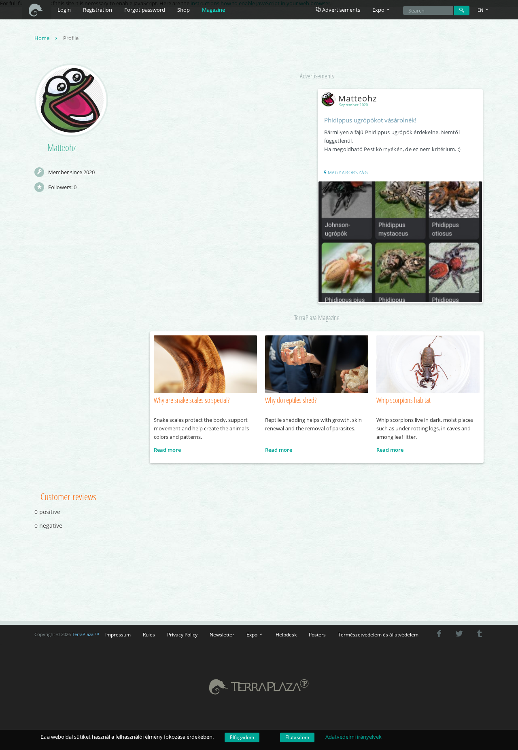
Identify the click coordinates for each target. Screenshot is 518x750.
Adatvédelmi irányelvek (353, 736)
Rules (149, 634)
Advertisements (340, 9)
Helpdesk (286, 634)
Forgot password (144, 9)
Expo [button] (379, 9)
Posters (317, 634)
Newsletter (222, 634)
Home (42, 38)
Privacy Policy (182, 634)
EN (481, 10)
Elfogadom (242, 737)
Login (64, 9)
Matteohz (357, 98)
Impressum (118, 634)
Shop (183, 9)
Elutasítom (297, 737)
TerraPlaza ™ (85, 634)
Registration (97, 9)
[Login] (461, 10)
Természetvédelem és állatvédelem (378, 634)
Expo (252, 634)
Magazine (213, 9)
